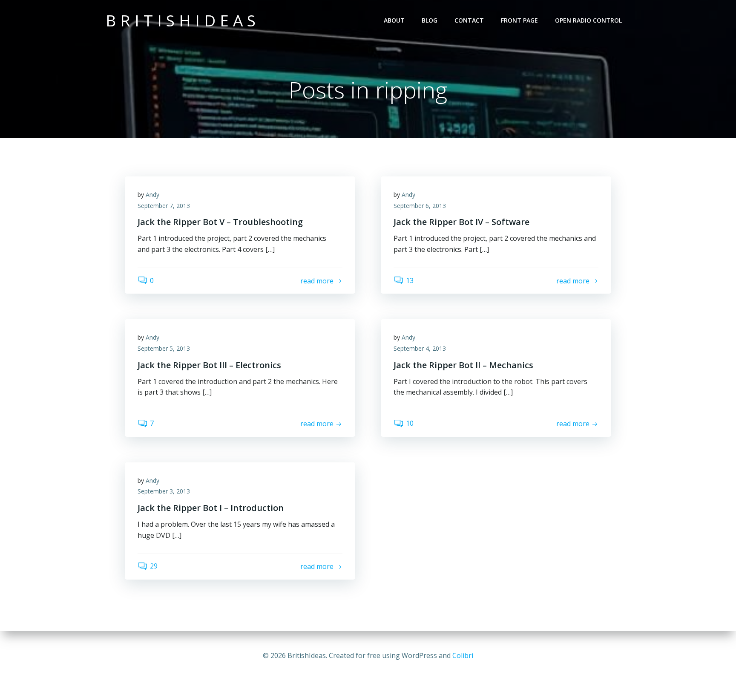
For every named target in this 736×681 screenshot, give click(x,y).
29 (154, 566)
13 (410, 280)
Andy (152, 194)
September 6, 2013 (420, 206)
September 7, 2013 (164, 206)
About (394, 20)
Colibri (462, 655)
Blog (429, 20)
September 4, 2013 (420, 348)
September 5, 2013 (164, 348)
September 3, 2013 (164, 491)
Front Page (519, 20)
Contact (469, 20)
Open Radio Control (588, 20)
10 (410, 423)
